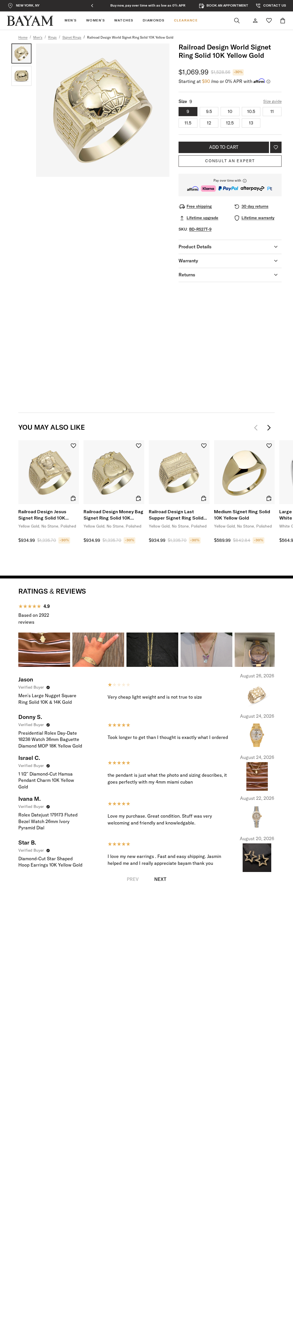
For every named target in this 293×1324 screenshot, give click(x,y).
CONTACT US (274, 5)
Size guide (272, 102)
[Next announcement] (203, 5)
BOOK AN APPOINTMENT (227, 5)
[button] (230, 185)
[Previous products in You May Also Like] (257, 427)
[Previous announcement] (92, 5)
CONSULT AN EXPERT (230, 161)
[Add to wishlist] (276, 147)
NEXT (160, 879)
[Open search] (236, 20)
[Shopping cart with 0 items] (282, 20)
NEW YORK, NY (27, 5)
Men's (37, 37)
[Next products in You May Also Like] (269, 427)
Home (22, 37)
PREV (133, 879)
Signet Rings (71, 37)
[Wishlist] (269, 20)
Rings (52, 37)
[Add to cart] (73, 498)
